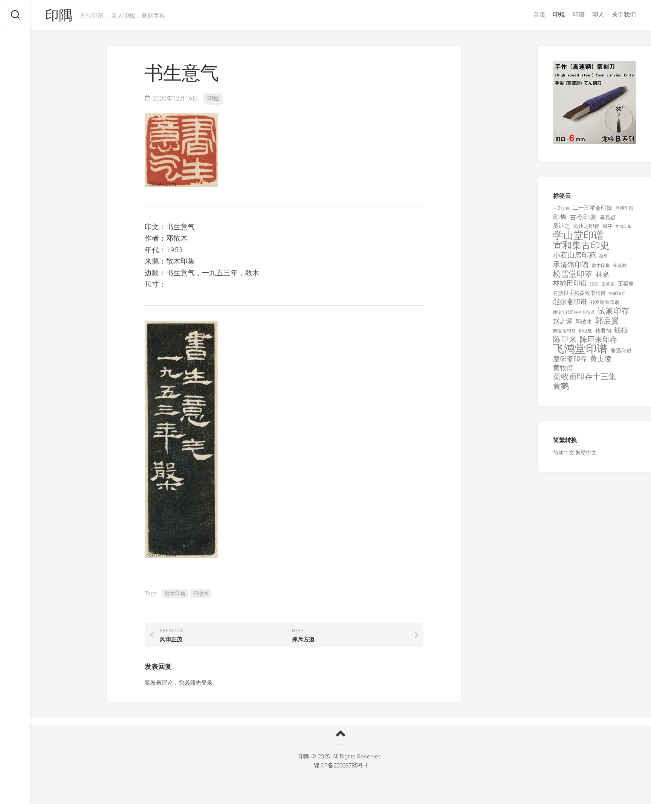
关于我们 (624, 14)
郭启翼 (607, 321)
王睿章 (608, 284)
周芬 (607, 226)
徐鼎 (603, 256)
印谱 (579, 14)
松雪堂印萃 (573, 274)
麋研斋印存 (570, 359)
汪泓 (594, 284)
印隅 (58, 15)
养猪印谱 (624, 208)
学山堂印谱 (578, 235)
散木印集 (175, 593)
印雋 (560, 217)
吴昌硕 (608, 218)
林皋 (602, 274)
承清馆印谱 (571, 265)
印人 (598, 14)
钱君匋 (603, 331)
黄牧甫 (563, 368)
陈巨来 (565, 339)
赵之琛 (562, 321)
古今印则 (583, 217)
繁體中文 (585, 453)
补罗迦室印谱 (604, 302)
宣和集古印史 (581, 245)
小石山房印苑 (574, 255)
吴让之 (561, 226)
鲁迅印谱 (621, 351)
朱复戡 (620, 265)
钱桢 (621, 330)
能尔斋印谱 (570, 301)
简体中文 (563, 453)
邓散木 (201, 593)
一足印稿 (561, 208)
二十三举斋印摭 (592, 207)
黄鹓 (561, 386)
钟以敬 (585, 331)
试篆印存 (613, 311)
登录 (206, 682)
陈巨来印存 (598, 340)
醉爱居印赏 (564, 331)
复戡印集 (623, 226)
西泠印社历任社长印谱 (573, 312)
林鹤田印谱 (570, 283)
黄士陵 (600, 359)
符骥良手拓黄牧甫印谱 (579, 293)
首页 (539, 14)
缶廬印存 (617, 293)
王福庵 (626, 284)
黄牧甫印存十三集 (584, 376)
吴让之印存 (586, 226)
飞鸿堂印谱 (580, 349)
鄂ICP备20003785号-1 (341, 765)
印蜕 (559, 14)
